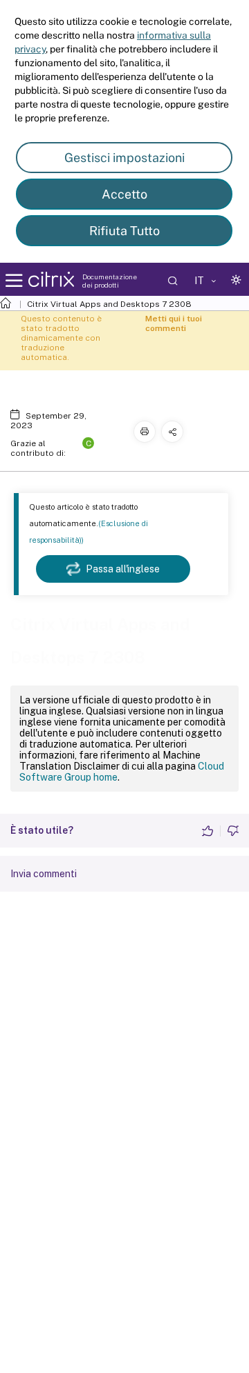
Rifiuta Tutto (124, 230)
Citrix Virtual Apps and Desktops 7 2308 (109, 304)
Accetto (124, 194)
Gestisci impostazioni (124, 157)
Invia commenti (43, 873)
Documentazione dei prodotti (109, 280)
